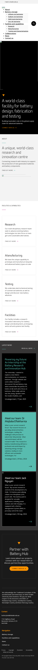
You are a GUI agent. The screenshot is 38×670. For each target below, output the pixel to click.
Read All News (27, 348)
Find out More (7, 170)
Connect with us (8, 128)
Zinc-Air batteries (14, 21)
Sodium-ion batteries (15, 17)
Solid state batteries (15, 19)
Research (11, 26)
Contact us (9, 38)
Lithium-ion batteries (15, 14)
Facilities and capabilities (14, 24)
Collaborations (10, 33)
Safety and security (8, 652)
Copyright (11, 650)
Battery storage (11, 12)
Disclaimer (20, 650)
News (7, 36)
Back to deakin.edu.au (12, 2)
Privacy (3, 650)
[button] (3, 7)
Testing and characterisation (18, 31)
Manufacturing (13, 29)
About (7, 9)
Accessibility (29, 650)
